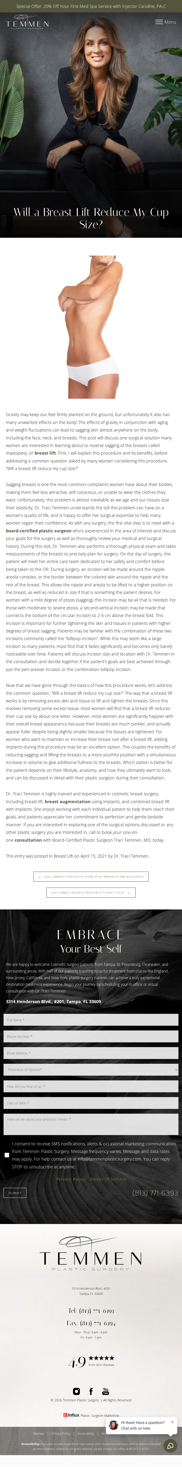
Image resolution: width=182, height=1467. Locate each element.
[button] (159, 22)
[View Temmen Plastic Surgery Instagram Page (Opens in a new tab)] (76, 1393)
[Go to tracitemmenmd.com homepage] (48, 22)
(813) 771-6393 (155, 1193)
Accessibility (86, 1433)
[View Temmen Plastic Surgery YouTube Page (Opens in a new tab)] (105, 1393)
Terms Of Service (108, 1179)
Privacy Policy (70, 1179)
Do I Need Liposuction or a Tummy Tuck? (91, 892)
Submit (15, 1192)
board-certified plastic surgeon (39, 531)
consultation (28, 840)
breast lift (44, 453)
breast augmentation (68, 801)
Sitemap (38, 1433)
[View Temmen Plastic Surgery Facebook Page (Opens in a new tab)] (91, 1393)
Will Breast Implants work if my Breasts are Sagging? (91, 876)
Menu (170, 22)
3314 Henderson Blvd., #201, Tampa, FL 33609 (53, 1001)
